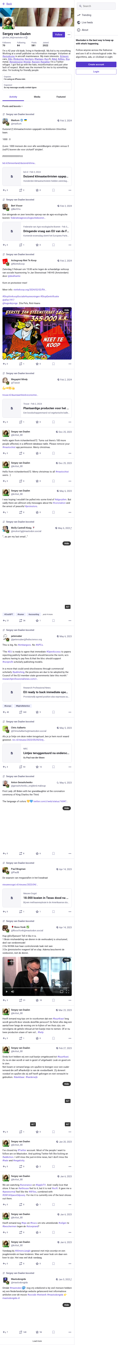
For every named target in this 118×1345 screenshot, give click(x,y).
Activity (13, 96)
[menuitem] (37, 976)
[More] (70, 190)
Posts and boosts (11, 106)
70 (3, 45)
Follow (58, 34)
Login (96, 71)
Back (9, 3)
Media (37, 96)
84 (18, 45)
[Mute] (12, 992)
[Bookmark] (53, 190)
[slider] (37, 987)
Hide (66, 310)
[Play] (6, 992)
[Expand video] (61, 992)
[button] (37, 976)
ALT (67, 607)
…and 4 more (47, 614)
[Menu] (69, 34)
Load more (37, 1341)
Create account (96, 64)
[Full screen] (67, 992)
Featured (61, 96)
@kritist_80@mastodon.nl (13, 37)
